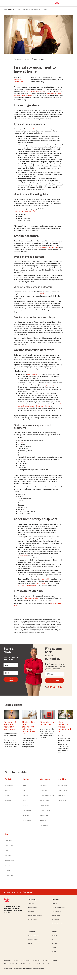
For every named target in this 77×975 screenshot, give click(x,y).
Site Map (54, 960)
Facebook (54, 935)
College (24, 785)
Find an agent (54, 680)
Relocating (43, 820)
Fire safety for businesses (47, 723)
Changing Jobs (44, 805)
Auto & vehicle (9, 785)
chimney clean (23, 556)
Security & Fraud (25, 960)
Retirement (25, 815)
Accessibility (46, 960)
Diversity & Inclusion (33, 939)
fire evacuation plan (31, 598)
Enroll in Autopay (56, 915)
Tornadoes (8, 865)
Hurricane (8, 855)
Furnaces (21, 442)
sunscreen (21, 585)
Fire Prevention (9, 845)
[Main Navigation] (5, 3)
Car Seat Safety (62, 785)
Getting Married (45, 790)
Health (24, 800)
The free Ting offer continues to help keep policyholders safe (28, 728)
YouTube (54, 951)
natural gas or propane (49, 385)
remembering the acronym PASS (25, 211)
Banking (7, 790)
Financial (25, 795)
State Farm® (18, 81)
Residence (8, 800)
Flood (6, 850)
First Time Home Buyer (47, 795)
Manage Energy (62, 790)
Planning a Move (45, 810)
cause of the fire (32, 129)
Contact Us (31, 903)
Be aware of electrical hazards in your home (10, 725)
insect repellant (31, 585)
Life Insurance (26, 810)
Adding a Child (44, 800)
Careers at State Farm (34, 935)
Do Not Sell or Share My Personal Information (46, 963)
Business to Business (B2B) (35, 915)
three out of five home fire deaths (47, 247)
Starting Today (62, 800)
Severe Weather (9, 860)
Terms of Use (36, 960)
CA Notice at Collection (26, 963)
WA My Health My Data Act (11, 963)
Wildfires (7, 870)
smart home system (34, 374)
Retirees (30, 943)
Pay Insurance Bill (56, 911)
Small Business (26, 820)
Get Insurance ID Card (57, 923)
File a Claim (55, 903)
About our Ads (7, 960)
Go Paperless (55, 919)
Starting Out (43, 785)
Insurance (25, 805)
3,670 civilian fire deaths (35, 91)
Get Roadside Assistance (58, 907)
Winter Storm (9, 875)
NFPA (42, 294)
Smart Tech (61, 795)
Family (7, 795)
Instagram (54, 943)
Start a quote (11, 679)
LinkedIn (54, 947)
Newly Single (44, 815)
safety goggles (41, 583)
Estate (24, 790)
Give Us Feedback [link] (32, 919)
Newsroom (31, 911)
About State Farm (32, 907)
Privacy (16, 960)
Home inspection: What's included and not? (64, 727)
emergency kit (44, 579)
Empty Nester (44, 825)
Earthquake (8, 840)
